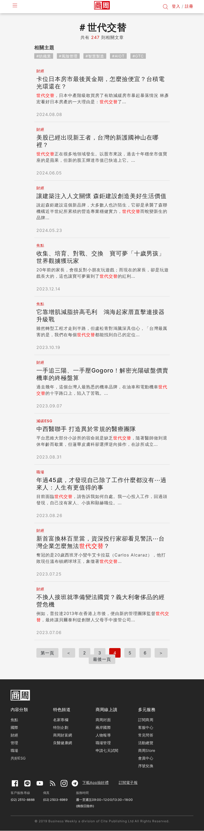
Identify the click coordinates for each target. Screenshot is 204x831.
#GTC (138, 56)
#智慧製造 (95, 56)
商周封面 (103, 719)
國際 (14, 727)
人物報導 (103, 735)
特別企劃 (60, 727)
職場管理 (103, 742)
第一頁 (47, 652)
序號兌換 (145, 765)
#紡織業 (43, 56)
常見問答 (145, 735)
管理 (14, 742)
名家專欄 (60, 719)
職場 (14, 750)
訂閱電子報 (128, 782)
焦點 (14, 719)
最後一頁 (102, 659)
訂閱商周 (145, 719)
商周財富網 (62, 735)
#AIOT (118, 56)
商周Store (146, 750)
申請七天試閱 (107, 750)
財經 (14, 735)
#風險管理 (68, 56)
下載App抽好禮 (95, 782)
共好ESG (18, 758)
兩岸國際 (103, 727)
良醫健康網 (62, 742)
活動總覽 (145, 742)
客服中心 (145, 727)
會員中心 (145, 758)
